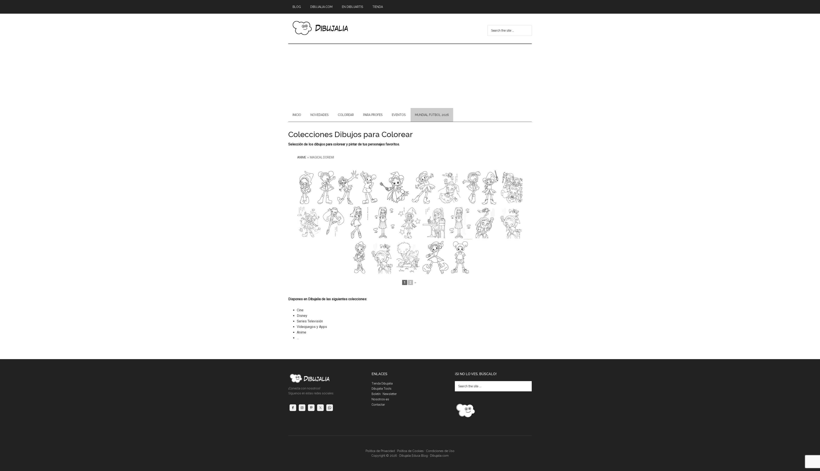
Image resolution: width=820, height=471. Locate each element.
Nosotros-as (380, 399)
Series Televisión (310, 321)
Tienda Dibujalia (382, 383)
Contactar (378, 404)
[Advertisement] (410, 76)
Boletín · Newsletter (384, 394)
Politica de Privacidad (380, 451)
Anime (301, 157)
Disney (302, 316)
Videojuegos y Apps (312, 327)
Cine (300, 310)
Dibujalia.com (439, 455)
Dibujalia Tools (381, 388)
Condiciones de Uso (440, 451)
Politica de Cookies (410, 451)
